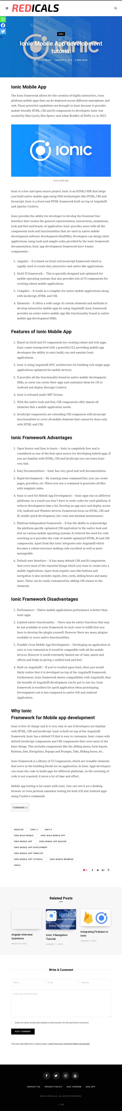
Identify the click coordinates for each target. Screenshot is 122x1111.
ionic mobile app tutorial (28, 859)
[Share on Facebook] (92, 870)
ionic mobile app (23, 841)
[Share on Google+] (103, 870)
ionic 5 (48, 830)
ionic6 (17, 865)
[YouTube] (75, 1075)
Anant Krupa (44, 60)
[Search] (115, 8)
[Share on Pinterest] (108, 870)
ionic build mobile (24, 836)
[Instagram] (65, 1075)
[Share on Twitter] (97, 870)
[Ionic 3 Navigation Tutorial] (61, 919)
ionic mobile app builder (52, 841)
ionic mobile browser (61, 859)
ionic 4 (34, 830)
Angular (19, 830)
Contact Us (33, 1087)
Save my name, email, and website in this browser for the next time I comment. (52, 1022)
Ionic (61, 34)
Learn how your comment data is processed (68, 1044)
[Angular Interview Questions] (26, 919)
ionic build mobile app (53, 836)
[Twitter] (3, 31)
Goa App (90, 1087)
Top (62, 1105)
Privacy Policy (53, 1087)
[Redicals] (35, 8)
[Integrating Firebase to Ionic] (95, 917)
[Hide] (1, 37)
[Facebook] (3, 25)
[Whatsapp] (3, 19)
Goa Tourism (74, 1087)
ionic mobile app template (28, 853)
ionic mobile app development (31, 847)
